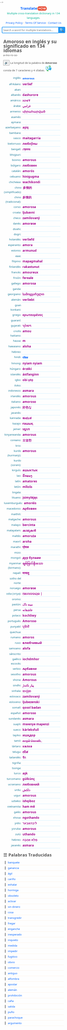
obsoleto (13, 895)
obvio (11, 962)
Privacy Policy (14, 22)
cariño (12, 879)
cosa (10, 912)
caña (11, 1001)
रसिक (25, 357)
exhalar (12, 884)
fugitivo (12, 956)
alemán (12, 990)
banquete (13, 862)
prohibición (15, 995)
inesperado (15, 934)
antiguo (12, 973)
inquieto (13, 940)
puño (11, 1012)
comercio (13, 967)
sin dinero (14, 906)
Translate (33, 8)
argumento (15, 1023)
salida (11, 1006)
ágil (10, 873)
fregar (11, 923)
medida (12, 945)
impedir (13, 951)
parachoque (15, 1017)
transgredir (15, 918)
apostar (12, 984)
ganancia (13, 868)
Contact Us (54, 22)
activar (12, 901)
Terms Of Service (35, 22)
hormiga (13, 890)
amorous (28, 78)
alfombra (13, 978)
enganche (14, 929)
